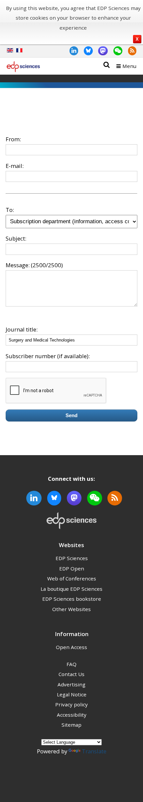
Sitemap (71, 724)
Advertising (71, 684)
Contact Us (71, 674)
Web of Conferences (71, 578)
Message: (18, 265)
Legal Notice (71, 694)
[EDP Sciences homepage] (23, 68)
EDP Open (71, 568)
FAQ (71, 664)
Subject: (16, 238)
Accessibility (71, 714)
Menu (129, 66)
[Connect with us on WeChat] (115, 50)
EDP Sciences (72, 558)
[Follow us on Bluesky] (85, 50)
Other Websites (71, 609)
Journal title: (22, 329)
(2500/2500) (47, 265)
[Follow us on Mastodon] (100, 50)
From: (13, 139)
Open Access (71, 647)
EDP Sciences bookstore (71, 598)
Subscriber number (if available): (48, 356)
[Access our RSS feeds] (129, 50)
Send (71, 415)
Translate (94, 751)
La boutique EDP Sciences (71, 588)
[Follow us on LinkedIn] (71, 50)
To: (10, 210)
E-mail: (15, 166)
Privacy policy (71, 704)
